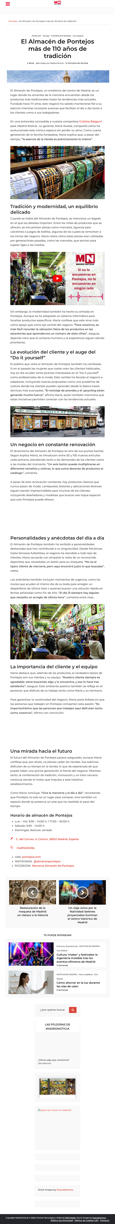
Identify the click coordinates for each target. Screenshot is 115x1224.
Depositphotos (65, 1189)
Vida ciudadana (86, 974)
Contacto (104, 1220)
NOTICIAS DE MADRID (89, 946)
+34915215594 (25, 848)
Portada (13, 21)
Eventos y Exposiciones (67, 946)
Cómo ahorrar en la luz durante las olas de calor (78, 984)
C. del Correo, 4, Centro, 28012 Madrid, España (47, 839)
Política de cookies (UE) (87, 1220)
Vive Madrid (78, 36)
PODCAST (36, 36)
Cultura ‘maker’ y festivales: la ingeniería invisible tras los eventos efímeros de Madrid (77, 958)
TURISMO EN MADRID (61, 36)
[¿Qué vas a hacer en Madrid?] (57, 1127)
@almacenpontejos (47, 861)
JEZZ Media (70, 1218)
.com (31, 857)
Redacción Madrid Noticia (52, 63)
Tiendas (46, 36)
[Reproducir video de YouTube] (57, 278)
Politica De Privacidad (62, 1220)
